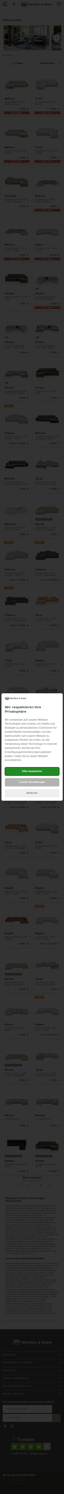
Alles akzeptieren (32, 771)
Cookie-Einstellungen (32, 782)
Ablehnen (32, 793)
